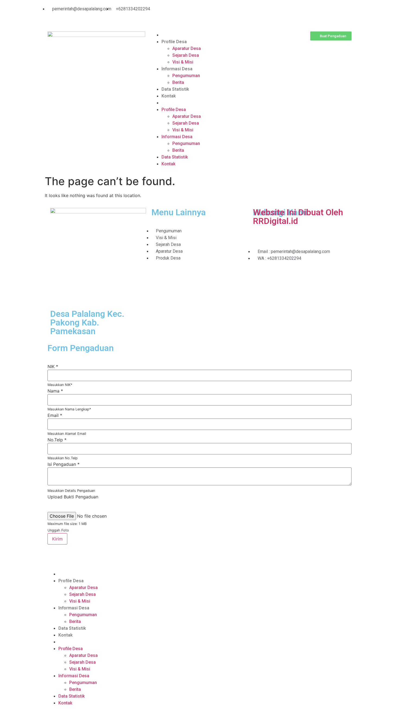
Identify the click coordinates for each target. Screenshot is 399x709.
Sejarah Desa (185, 55)
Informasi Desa (177, 68)
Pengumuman (186, 75)
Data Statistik (175, 89)
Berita (178, 82)
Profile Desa (174, 41)
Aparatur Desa (186, 48)
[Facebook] (239, 12)
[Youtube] (209, 12)
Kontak (169, 96)
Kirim (57, 539)
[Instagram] (224, 12)
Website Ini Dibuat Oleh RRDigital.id (298, 216)
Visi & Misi (182, 62)
